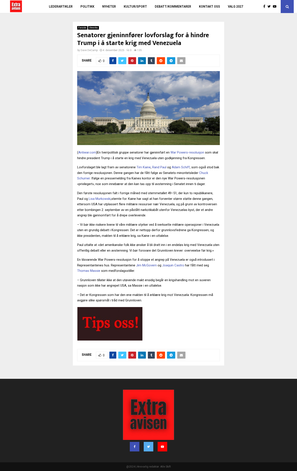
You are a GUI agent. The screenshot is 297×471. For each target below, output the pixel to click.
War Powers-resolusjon (187, 152)
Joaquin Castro (173, 265)
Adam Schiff (181, 167)
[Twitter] (270, 6)
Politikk (87, 6)
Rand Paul (159, 167)
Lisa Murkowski (100, 199)
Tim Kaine (144, 167)
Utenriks (93, 28)
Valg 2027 (235, 6)
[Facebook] (265, 6)
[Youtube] (276, 6)
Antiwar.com (87, 152)
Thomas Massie (88, 271)
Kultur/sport (135, 6)
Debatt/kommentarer (173, 6)
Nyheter (109, 6)
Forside (82, 28)
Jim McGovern (146, 265)
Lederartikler (61, 6)
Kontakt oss (209, 6)
